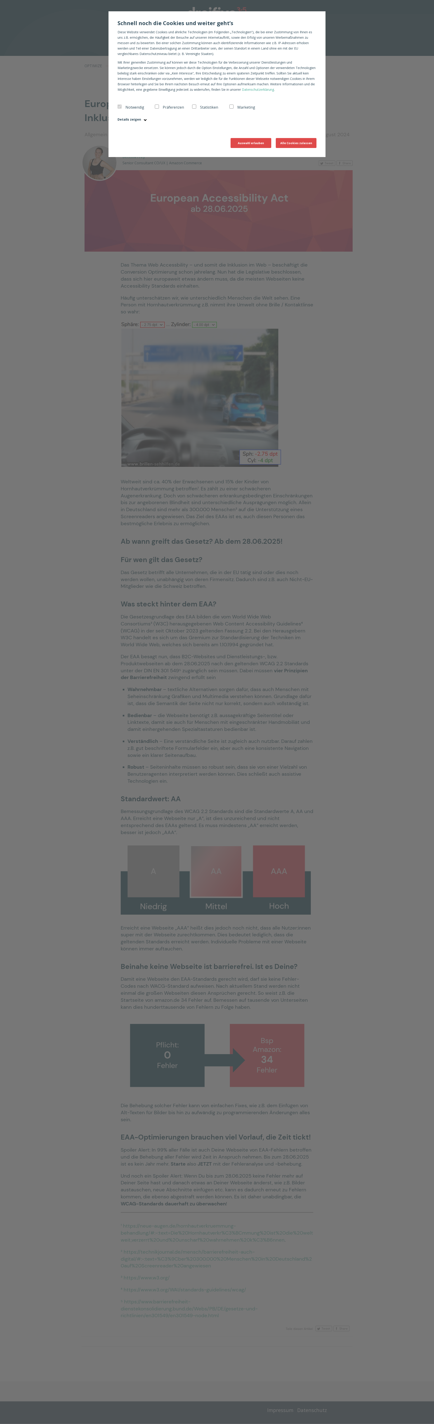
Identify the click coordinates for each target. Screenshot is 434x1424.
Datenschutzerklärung (258, 89)
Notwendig (134, 107)
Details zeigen (130, 119)
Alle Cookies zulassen (296, 143)
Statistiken (209, 107)
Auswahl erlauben (251, 143)
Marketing (246, 107)
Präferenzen (173, 107)
